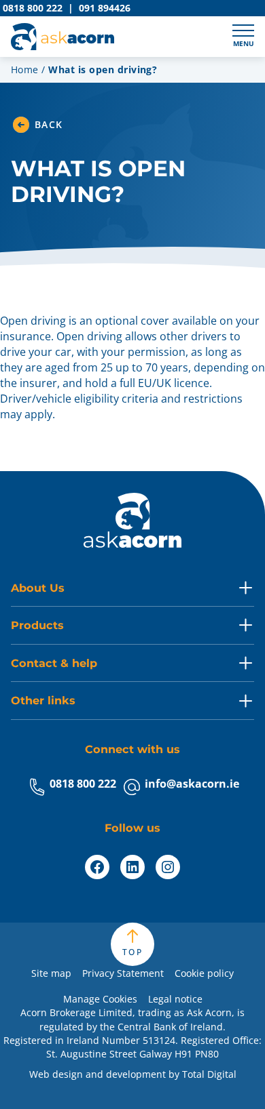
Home (25, 69)
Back (49, 124)
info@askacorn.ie (192, 783)
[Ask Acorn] (62, 36)
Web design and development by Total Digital (132, 1074)
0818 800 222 (83, 783)
